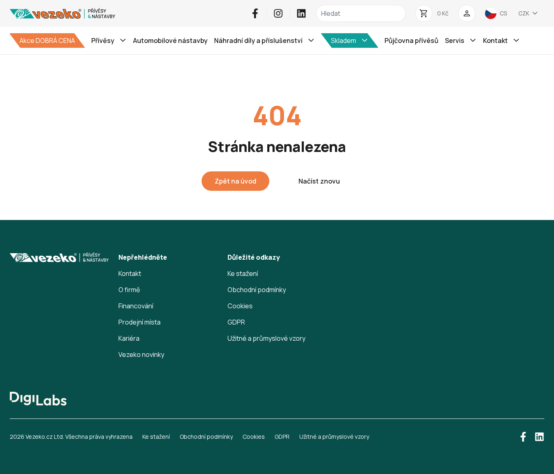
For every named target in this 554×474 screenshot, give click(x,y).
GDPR (236, 322)
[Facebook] (255, 13)
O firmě (129, 289)
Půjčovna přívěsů (411, 40)
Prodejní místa (139, 322)
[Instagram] (278, 13)
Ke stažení (243, 273)
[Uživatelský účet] (466, 13)
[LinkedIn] (301, 13)
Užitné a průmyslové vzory (266, 338)
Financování (135, 305)
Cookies (240, 305)
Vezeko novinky (141, 354)
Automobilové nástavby (170, 40)
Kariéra (129, 338)
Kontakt (129, 273)
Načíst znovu (319, 181)
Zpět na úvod (235, 181)
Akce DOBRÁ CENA (47, 40)
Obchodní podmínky (257, 289)
